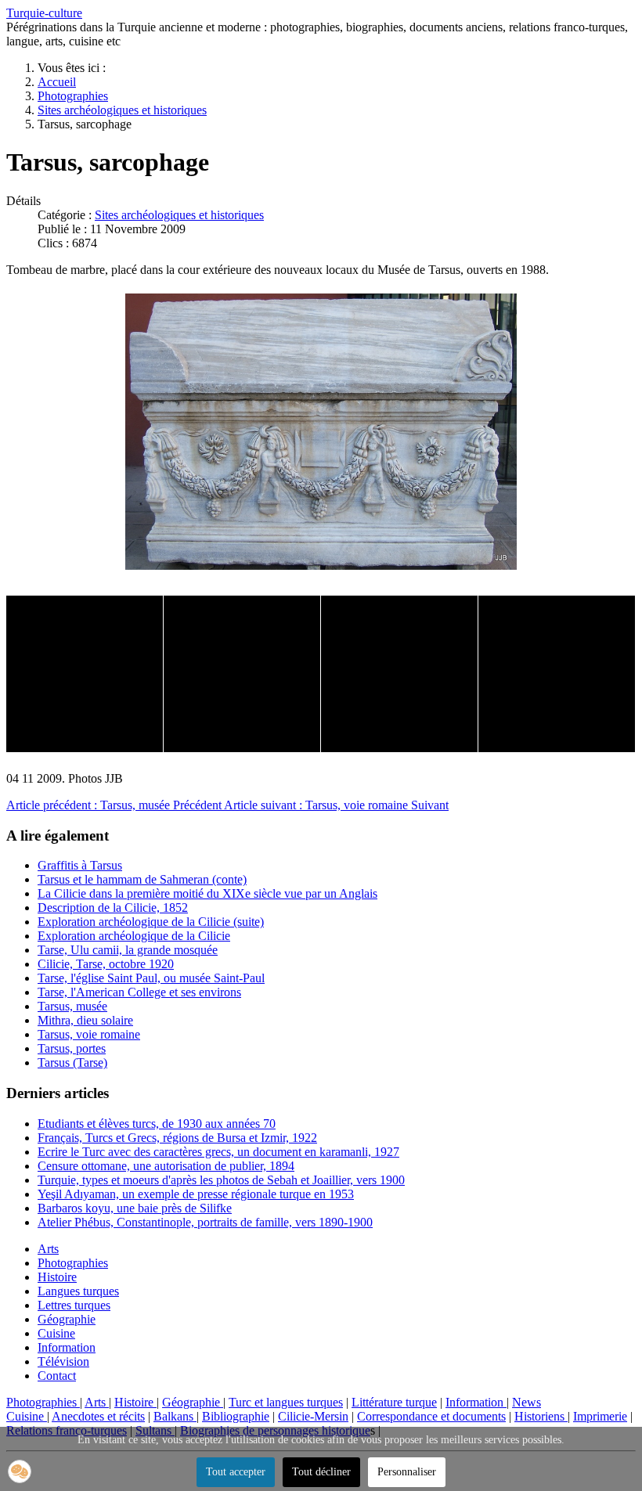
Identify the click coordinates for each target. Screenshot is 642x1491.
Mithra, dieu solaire (85, 1020)
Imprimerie (600, 1416)
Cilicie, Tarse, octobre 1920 (106, 964)
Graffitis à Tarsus (80, 865)
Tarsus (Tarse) (72, 1062)
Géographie (67, 1319)
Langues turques (78, 1291)
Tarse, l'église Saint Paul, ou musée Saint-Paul (151, 978)
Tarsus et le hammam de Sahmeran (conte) (142, 879)
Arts (48, 1248)
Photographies (73, 1263)
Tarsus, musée (72, 1006)
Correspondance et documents (431, 1416)
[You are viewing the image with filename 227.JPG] (242, 674)
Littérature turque (394, 1402)
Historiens (541, 1416)
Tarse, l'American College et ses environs (139, 992)
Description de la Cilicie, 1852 (113, 907)
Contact (57, 1375)
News (526, 1402)
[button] (19, 1471)
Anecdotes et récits (98, 1416)
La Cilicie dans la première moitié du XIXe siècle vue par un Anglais (207, 893)
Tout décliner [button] (321, 1472)
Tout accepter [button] (235, 1472)
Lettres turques (74, 1305)
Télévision (63, 1361)
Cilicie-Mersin (313, 1416)
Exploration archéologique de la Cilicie (134, 935)
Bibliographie (235, 1416)
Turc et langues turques (286, 1402)
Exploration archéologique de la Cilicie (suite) (151, 921)
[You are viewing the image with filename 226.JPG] (84, 674)
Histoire (57, 1277)
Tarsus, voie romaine (89, 1034)
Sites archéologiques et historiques (179, 214)
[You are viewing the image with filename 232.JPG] (556, 674)
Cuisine (56, 1333)
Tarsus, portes (72, 1048)
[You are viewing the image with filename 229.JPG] (399, 674)
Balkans (175, 1416)
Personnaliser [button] (406, 1472)
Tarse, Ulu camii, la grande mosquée (128, 949)
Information (67, 1347)
